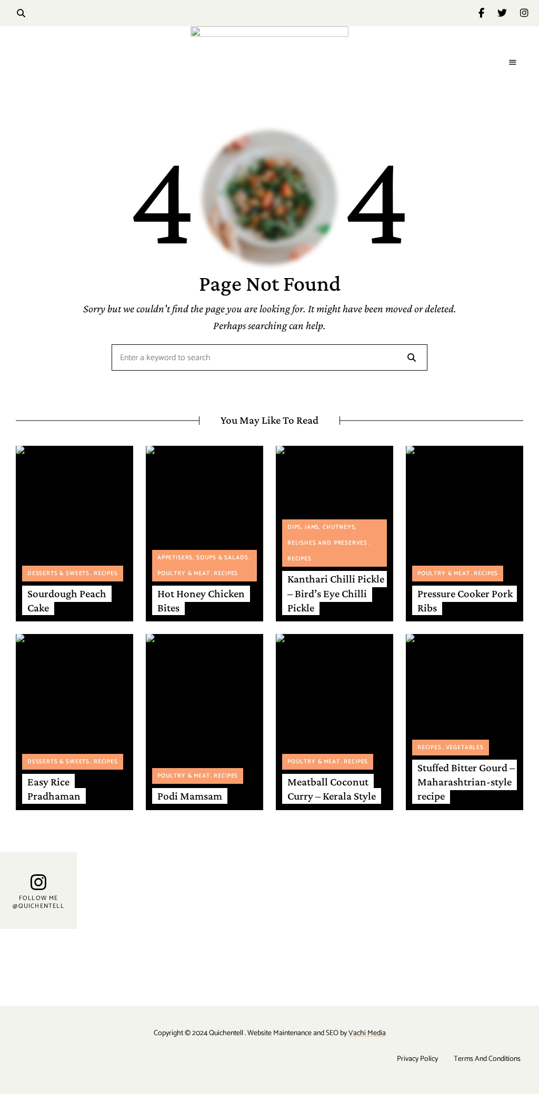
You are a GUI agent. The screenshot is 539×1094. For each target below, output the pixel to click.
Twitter (508, 13)
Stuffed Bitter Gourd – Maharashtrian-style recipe (466, 782)
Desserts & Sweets (58, 573)
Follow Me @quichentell (38, 902)
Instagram (524, 13)
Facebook (487, 13)
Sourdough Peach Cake (66, 600)
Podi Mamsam (189, 796)
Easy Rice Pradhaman (54, 788)
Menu (512, 62)
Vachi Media (367, 1033)
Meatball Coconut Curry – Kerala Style (331, 788)
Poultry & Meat (183, 573)
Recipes (106, 573)
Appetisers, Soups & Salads (202, 558)
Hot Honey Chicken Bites (201, 600)
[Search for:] (269, 358)
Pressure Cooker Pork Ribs (465, 600)
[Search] (411, 357)
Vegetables (465, 747)
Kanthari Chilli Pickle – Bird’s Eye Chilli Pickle (335, 593)
